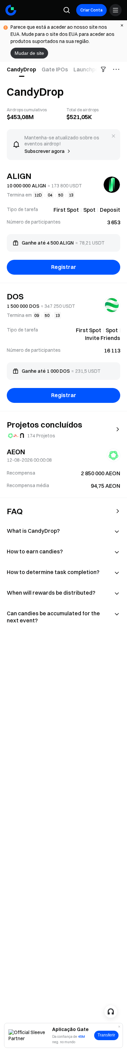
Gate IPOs (55, 69)
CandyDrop (21, 69)
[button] (63, 514)
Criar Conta (91, 10)
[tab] (23, 69)
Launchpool (88, 69)
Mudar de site (29, 53)
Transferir (106, 1035)
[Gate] (10, 10)
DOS (15, 296)
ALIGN (19, 176)
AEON (16, 452)
